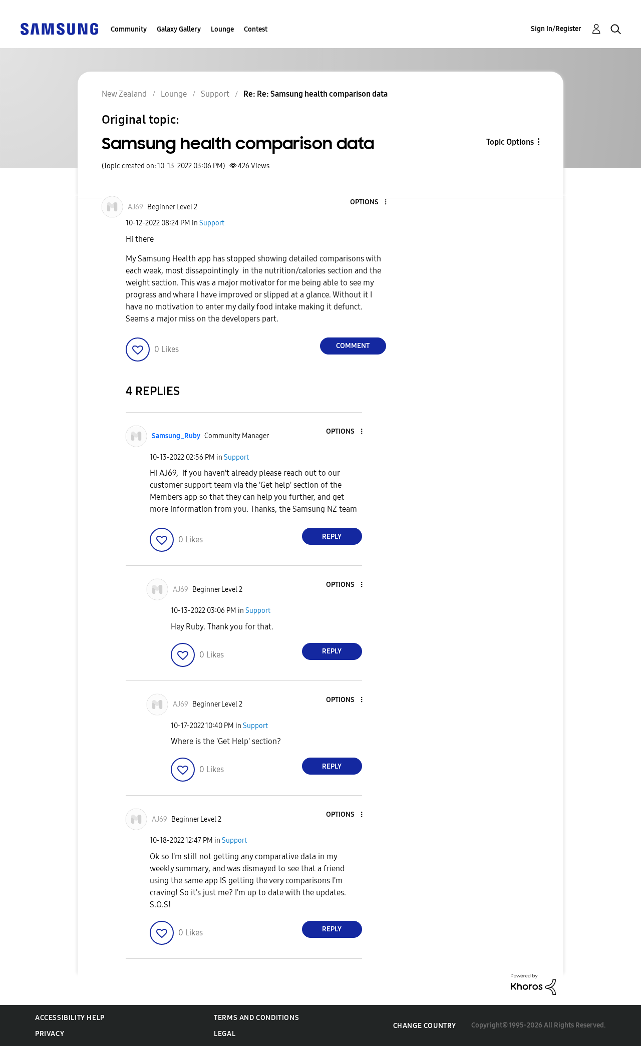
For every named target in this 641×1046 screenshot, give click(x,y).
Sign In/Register (556, 29)
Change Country (424, 1025)
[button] (368, 202)
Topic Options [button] (510, 142)
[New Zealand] (59, 28)
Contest (255, 29)
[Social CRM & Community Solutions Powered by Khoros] (533, 983)
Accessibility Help (70, 1017)
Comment (353, 345)
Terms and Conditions (256, 1017)
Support (211, 223)
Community (129, 29)
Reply (332, 536)
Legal (224, 1033)
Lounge (222, 29)
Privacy (49, 1033)
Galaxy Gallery (179, 29)
